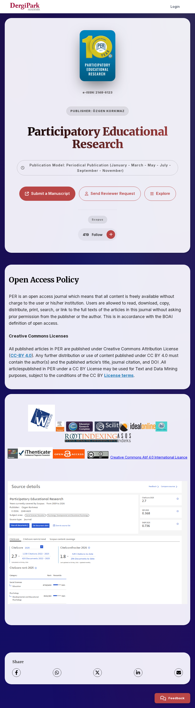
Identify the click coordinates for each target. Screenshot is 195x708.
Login (175, 7)
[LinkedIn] (138, 672)
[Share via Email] (178, 672)
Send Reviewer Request (113, 193)
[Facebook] (16, 672)
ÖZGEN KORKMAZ (109, 111)
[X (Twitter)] (97, 672)
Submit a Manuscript (50, 193)
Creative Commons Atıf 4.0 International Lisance (148, 457)
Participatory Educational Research (97, 137)
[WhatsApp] (57, 672)
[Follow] (111, 234)
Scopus (97, 219)
